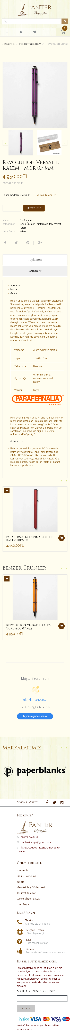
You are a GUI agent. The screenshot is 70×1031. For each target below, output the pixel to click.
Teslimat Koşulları (26, 893)
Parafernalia (26, 220)
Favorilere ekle (13, 183)
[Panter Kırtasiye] (35, 9)
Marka (13, 289)
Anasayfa (8, 44)
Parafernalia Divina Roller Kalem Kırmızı (29, 539)
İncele (35, 771)
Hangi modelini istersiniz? (17, 195)
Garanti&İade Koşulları (29, 898)
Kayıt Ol (25, 1008)
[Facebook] (5, 243)
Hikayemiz (22, 870)
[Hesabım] (21, 32)
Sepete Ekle (34, 208)
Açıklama (15, 285)
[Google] (39, 243)
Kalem (23, 231)
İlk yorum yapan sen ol (35, 716)
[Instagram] (62, 802)
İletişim (20, 881)
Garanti (14, 293)
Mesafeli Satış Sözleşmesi (31, 887)
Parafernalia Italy (30, 44)
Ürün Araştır (23, 904)
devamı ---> (16, 441)
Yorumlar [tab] (35, 271)
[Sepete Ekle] (61, 538)
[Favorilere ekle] (7, 490)
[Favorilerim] (34, 32)
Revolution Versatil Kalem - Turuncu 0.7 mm (30, 627)
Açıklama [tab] (35, 260)
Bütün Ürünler (27, 224)
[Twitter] (16, 243)
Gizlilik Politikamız (27, 876)
